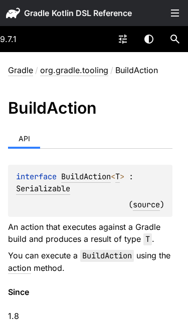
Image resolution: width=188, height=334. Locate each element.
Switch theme (149, 39)
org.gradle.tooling (74, 70)
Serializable (43, 188)
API (24, 138)
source (146, 204)
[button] (175, 39)
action (19, 268)
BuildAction (86, 176)
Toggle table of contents (175, 13)
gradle (36, 13)
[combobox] (123, 39)
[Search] (175, 39)
